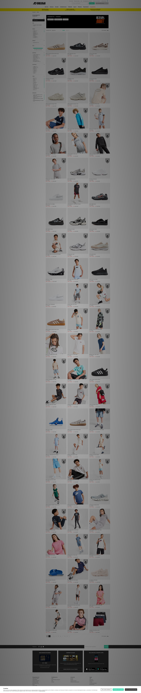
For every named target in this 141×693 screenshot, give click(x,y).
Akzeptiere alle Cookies (118, 689)
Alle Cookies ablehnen (106, 689)
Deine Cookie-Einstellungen (131, 689)
